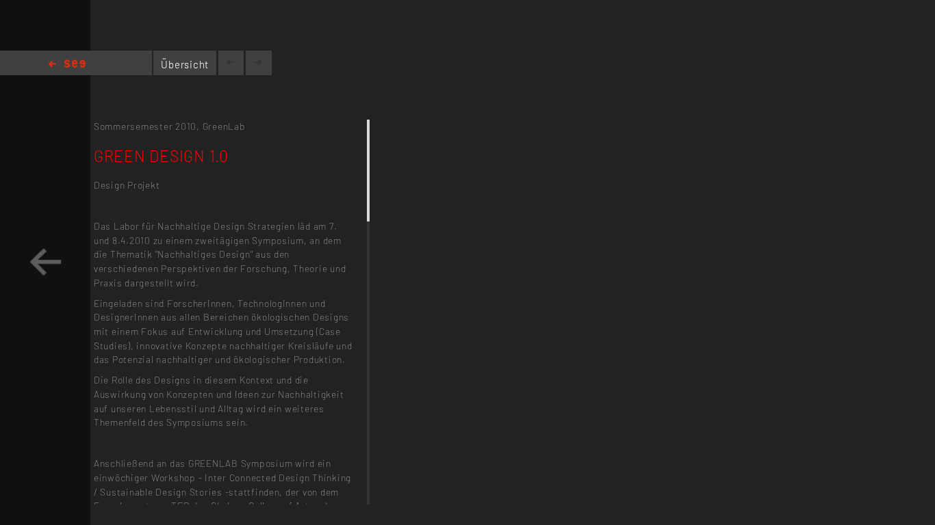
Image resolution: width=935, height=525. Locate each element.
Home (67, 64)
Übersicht (185, 64)
